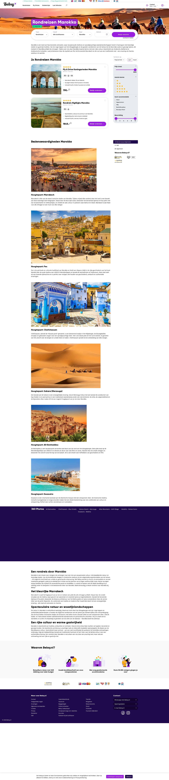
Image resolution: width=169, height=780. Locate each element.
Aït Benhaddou (51, 509)
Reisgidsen (89, 701)
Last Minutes (57, 5)
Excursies (61, 713)
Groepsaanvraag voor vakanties (67, 711)
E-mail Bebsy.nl (120, 708)
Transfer (88, 699)
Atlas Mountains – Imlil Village (109, 509)
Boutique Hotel (120, 109)
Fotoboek (89, 708)
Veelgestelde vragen (37, 701)
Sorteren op (117, 57)
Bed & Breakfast (120, 107)
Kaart (135, 60)
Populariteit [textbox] (118, 60)
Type (37, 32)
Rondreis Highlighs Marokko (76, 103)
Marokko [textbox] (82, 34)
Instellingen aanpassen (115, 777)
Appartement (120, 102)
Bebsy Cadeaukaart (64, 708)
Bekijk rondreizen (96, 90)
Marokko (65, 71)
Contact (33, 699)
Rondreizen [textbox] (39, 34)
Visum (87, 706)
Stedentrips (46, 5)
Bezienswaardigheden (123, 142)
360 (117, 145)
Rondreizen (26, 5)
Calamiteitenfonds (63, 699)
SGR (32, 715)
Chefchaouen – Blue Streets (67, 509)
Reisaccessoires (90, 704)
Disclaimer (34, 713)
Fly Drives (36, 5)
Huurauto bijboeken (92, 711)
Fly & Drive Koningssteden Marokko (80, 70)
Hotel (117, 100)
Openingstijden (120, 704)
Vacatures (61, 701)
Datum (98, 32)
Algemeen (119, 149)
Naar (80, 32)
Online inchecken (63, 706)
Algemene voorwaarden (38, 706)
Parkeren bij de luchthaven (66, 715)
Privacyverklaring (81, 778)
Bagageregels (62, 704)
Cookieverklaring (67, 778)
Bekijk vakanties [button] (123, 34)
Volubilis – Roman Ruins (129, 509)
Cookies (33, 708)
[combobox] (41, 34)
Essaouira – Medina (84, 512)
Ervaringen (34, 704)
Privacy (33, 711)
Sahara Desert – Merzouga (87, 509)
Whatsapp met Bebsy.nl (122, 700)
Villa (117, 105)
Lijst (129, 60)
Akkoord (129, 777)
